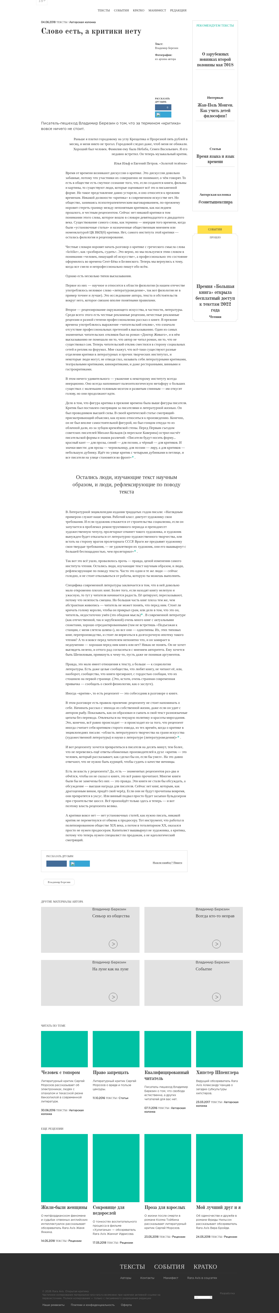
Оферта (126, 1305)
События (121, 10)
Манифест (157, 10)
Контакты (147, 1278)
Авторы (125, 1278)
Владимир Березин (59, 882)
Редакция (178, 10)
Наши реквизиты (53, 1305)
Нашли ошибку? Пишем (167, 862)
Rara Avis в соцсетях (202, 1278)
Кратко (138, 10)
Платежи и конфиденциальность (93, 1305)
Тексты (104, 10)
